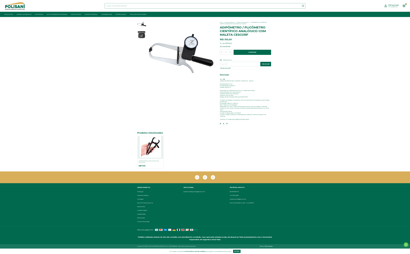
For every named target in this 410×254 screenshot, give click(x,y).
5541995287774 (234, 191)
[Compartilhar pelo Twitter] (223, 124)
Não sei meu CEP (225, 68)
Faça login (395, 5)
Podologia (8, 14)
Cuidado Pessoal (91, 14)
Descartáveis (76, 14)
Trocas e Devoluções (138, 14)
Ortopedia (39, 14)
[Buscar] (303, 6)
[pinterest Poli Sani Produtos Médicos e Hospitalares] (213, 177)
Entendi (236, 251)
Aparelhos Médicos (24, 14)
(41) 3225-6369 (234, 195)
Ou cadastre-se (392, 6)
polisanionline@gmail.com (238, 199)
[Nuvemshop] (266, 246)
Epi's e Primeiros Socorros (57, 14)
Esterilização (121, 14)
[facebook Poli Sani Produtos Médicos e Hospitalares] (205, 177)
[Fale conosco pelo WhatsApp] (406, 244)
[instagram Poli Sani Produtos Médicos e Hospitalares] (197, 177)
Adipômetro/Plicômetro (242, 22)
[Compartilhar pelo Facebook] (220, 124)
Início (221, 22)
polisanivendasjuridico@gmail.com (194, 191)
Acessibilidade (106, 14)
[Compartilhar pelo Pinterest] (227, 124)
